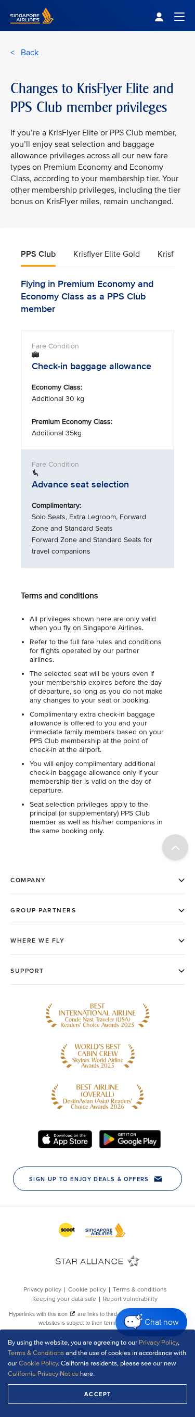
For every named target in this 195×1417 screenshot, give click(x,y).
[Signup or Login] (169, 15)
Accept (97, 1394)
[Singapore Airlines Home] (32, 28)
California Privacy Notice (43, 1374)
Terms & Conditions (36, 1353)
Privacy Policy (158, 1342)
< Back (24, 52)
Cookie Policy (38, 1363)
